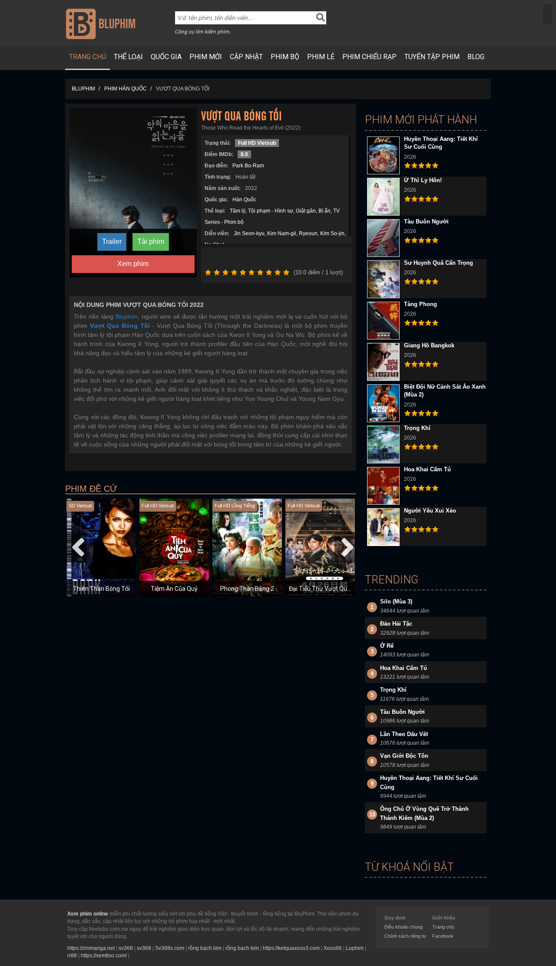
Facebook (442, 936)
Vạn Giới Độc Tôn (404, 756)
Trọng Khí (417, 428)
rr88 (72, 956)
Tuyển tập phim (432, 57)
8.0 (244, 154)
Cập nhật (246, 57)
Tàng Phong (420, 304)
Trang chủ (87, 57)
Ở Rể (387, 646)
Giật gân (306, 211)
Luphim (355, 948)
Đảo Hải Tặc (396, 623)
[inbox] (547, 14)
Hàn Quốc (244, 200)
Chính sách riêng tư (405, 936)
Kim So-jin (332, 233)
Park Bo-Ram (248, 166)
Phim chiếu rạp (369, 57)
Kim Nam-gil (281, 233)
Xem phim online (87, 914)
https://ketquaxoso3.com (291, 948)
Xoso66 (333, 948)
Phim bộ (285, 57)
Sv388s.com (169, 948)
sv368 (126, 948)
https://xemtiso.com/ (104, 956)
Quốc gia (166, 57)
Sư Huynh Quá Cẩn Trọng (438, 263)
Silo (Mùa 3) (396, 601)
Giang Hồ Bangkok (429, 345)
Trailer (112, 241)
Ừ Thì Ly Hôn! (423, 180)
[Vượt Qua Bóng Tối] (133, 192)
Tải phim (150, 241)
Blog (475, 57)
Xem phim (133, 263)
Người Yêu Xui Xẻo (430, 510)
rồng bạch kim (205, 948)
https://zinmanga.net (91, 948)
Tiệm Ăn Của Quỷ (174, 588)
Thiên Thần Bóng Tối (101, 588)
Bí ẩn (324, 211)
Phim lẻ (320, 57)
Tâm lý (237, 211)
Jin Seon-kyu (249, 233)
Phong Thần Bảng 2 (247, 588)
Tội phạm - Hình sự (270, 211)
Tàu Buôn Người (426, 221)
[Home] (100, 23)
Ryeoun (308, 233)
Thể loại (128, 57)
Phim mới (205, 57)
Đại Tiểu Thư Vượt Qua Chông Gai (334, 588)
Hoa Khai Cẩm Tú (427, 469)
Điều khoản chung (403, 926)
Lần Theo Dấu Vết (404, 734)
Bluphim (127, 316)
